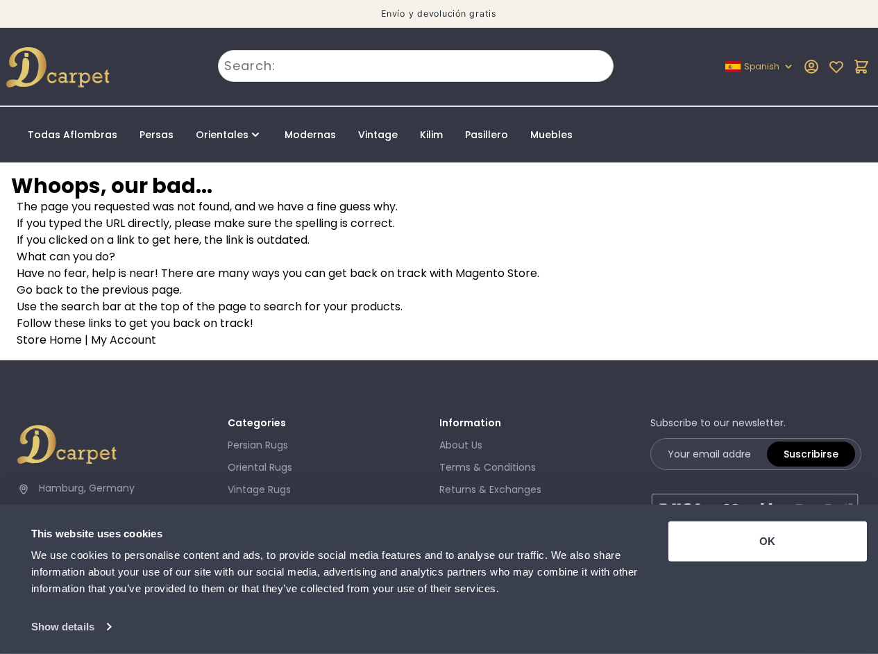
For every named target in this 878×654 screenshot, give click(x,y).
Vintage (378, 135)
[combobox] (416, 66)
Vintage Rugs (259, 489)
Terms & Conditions (487, 467)
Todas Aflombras (72, 135)
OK (767, 541)
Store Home (49, 340)
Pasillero (486, 135)
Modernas (310, 135)
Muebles (551, 135)
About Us (460, 445)
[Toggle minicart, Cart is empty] (861, 67)
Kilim (431, 135)
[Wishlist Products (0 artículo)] (836, 67)
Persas (157, 135)
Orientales (222, 135)
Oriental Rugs (260, 467)
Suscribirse (811, 454)
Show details (62, 626)
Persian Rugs (258, 445)
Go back (40, 290)
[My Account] (811, 67)
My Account (123, 340)
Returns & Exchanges (490, 489)
